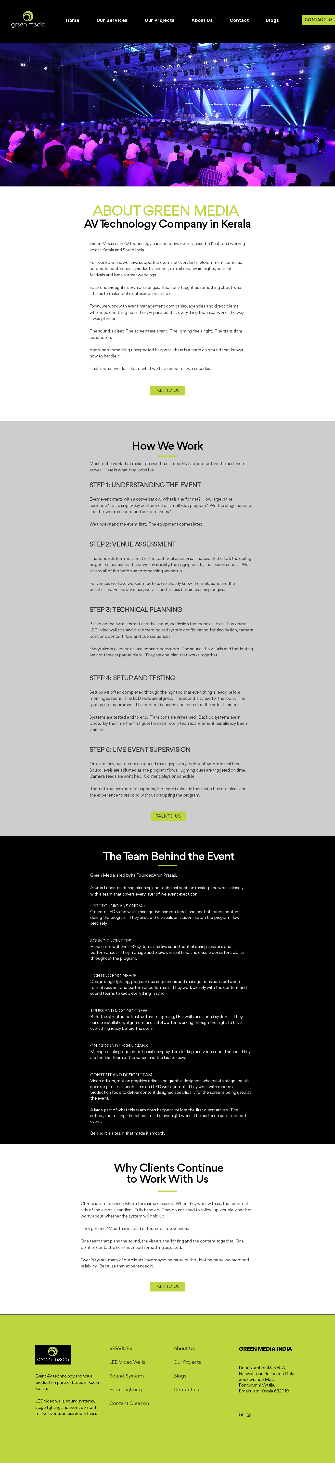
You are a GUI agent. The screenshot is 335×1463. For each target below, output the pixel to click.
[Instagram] (248, 1414)
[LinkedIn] (241, 1414)
